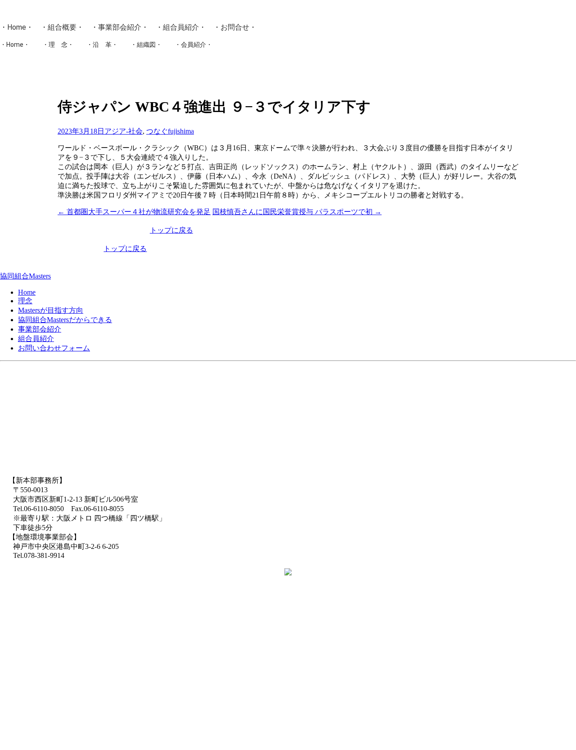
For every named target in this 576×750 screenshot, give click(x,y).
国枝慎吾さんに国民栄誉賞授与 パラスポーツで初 (297, 212)
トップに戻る (171, 230)
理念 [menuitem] (25, 301)
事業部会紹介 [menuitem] (39, 329)
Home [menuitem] (27, 292)
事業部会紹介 (119, 27)
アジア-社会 (123, 131)
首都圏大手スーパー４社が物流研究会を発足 (134, 212)
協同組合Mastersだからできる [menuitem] (65, 319)
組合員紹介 (181, 27)
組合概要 (62, 27)
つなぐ (157, 131)
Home (16, 27)
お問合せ (234, 27)
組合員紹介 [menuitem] (36, 338)
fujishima (181, 131)
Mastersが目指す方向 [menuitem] (50, 310)
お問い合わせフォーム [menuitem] (54, 348)
